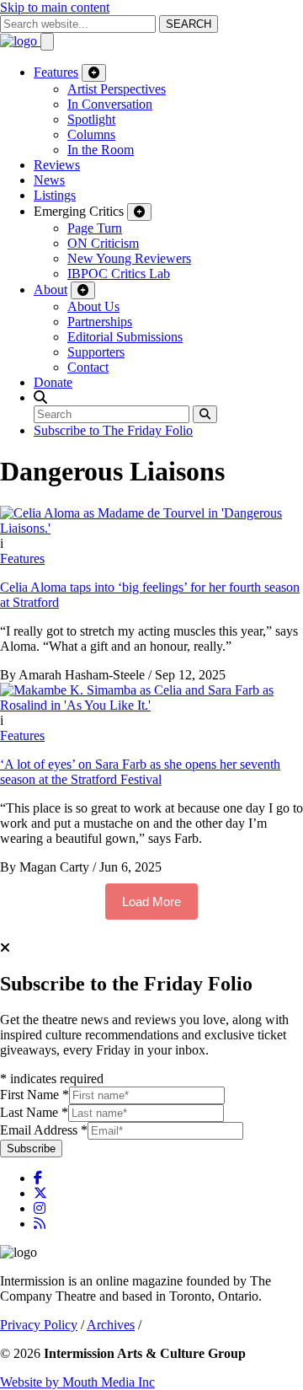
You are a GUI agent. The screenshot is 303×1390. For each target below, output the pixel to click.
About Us (93, 306)
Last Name (34, 1112)
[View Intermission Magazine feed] (39, 1223)
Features (56, 72)
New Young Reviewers (129, 258)
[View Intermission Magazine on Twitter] (40, 1193)
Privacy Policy (38, 1325)
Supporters (96, 352)
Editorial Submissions (125, 337)
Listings (55, 195)
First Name (34, 1094)
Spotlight (91, 119)
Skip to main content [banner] (54, 7)
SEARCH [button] (188, 24)
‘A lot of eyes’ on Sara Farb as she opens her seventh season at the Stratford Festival (140, 771)
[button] (40, 397)
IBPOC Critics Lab (118, 273)
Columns (91, 134)
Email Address (44, 1130)
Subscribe (31, 1148)
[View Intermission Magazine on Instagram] (39, 1208)
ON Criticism (103, 243)
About (50, 289)
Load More (151, 901)
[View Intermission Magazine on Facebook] (38, 1178)
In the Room (100, 149)
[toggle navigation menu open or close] (47, 42)
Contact (88, 367)
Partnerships (99, 321)
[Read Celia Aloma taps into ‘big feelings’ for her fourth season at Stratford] (151, 528)
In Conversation (109, 104)
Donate (53, 382)
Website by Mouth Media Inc (77, 1382)
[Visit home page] (20, 41)
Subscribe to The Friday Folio (113, 430)
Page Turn (94, 228)
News (49, 180)
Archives (111, 1325)
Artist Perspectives (116, 89)
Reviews (57, 165)
